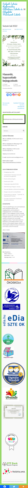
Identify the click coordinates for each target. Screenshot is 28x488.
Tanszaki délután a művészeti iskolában (14, 189)
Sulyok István (7, 29)
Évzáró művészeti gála (9, 179)
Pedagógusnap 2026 (9, 172)
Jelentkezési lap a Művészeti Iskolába (13, 119)
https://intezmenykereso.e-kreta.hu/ (12, 162)
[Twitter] (10, 94)
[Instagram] (13, 94)
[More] (19, 94)
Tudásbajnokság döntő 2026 (11, 184)
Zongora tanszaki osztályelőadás (12, 192)
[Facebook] (7, 94)
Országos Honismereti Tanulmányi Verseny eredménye (13, 199)
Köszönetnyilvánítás (7, 88)
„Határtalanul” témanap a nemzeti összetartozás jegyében (12, 175)
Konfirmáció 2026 (8, 181)
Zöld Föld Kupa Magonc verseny (12, 186)
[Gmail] (16, 94)
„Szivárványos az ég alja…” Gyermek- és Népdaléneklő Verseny (14, 195)
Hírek (5, 31)
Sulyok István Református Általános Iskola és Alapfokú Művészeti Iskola (13, 9)
